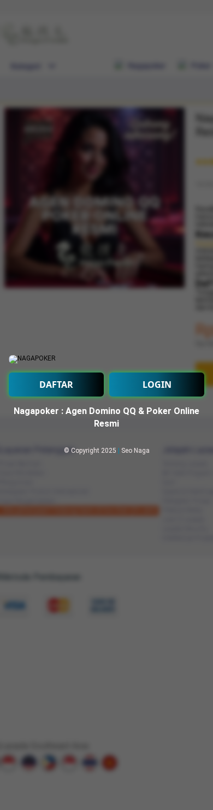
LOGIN (157, 385)
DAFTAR (56, 385)
